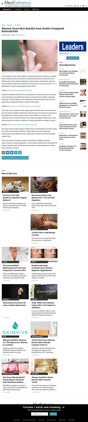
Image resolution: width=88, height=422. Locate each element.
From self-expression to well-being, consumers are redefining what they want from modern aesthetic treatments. (44, 387)
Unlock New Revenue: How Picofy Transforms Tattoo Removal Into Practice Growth (68, 127)
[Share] (7, 152)
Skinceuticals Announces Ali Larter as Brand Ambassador (14, 304)
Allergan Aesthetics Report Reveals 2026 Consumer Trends (42, 379)
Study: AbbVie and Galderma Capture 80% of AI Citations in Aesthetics (43, 305)
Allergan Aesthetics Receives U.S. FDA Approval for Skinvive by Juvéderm (15, 342)
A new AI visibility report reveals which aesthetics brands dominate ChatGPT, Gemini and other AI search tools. (44, 313)
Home (3, 25)
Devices (5, 262)
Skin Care (17, 25)
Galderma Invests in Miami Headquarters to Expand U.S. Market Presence (68, 105)
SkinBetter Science (20, 35)
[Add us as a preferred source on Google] (20, 152)
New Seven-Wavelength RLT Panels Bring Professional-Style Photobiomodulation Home (14, 379)
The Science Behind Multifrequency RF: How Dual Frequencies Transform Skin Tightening (14, 268)
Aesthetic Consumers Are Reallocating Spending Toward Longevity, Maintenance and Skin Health (68, 148)
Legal (4, 336)
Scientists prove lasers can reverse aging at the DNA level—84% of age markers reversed (44, 276)
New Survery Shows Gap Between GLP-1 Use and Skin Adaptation (43, 197)
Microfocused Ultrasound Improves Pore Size (22, 124)
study (55, 84)
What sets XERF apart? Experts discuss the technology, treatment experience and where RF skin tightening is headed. (15, 276)
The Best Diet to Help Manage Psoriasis (43, 234)
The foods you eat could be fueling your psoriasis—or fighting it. (43, 239)
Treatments (62, 90)
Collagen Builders (37, 336)
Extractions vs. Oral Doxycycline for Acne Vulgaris (23, 106)
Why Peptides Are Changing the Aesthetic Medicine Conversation (68, 73)
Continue (53, 414)
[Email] (3, 152)
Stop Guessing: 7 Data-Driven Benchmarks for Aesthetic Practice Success (69, 116)
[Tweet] (16, 152)
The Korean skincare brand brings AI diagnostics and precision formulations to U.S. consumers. (43, 350)
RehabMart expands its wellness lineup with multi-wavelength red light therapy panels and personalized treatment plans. (15, 387)
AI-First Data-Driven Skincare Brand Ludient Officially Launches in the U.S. (43, 342)
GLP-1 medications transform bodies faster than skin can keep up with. (44, 205)
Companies (62, 101)
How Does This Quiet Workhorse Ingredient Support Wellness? (15, 197)
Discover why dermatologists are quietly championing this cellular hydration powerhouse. (15, 205)
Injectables (35, 191)
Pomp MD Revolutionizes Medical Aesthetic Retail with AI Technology (68, 84)
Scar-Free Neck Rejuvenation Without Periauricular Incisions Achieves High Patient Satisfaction (69, 94)
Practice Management (64, 79)
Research (10, 25)
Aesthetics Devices (8, 373)
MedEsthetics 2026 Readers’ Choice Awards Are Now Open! (68, 137)
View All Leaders (72, 58)
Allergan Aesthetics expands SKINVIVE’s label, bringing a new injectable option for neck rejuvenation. (14, 350)
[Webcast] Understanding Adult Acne (19, 90)
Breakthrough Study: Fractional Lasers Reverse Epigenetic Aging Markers (42, 267)
